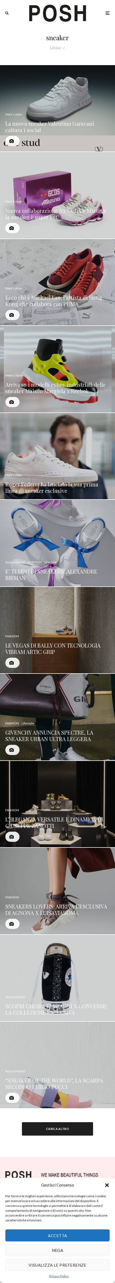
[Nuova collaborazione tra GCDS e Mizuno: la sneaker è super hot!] (57, 195)
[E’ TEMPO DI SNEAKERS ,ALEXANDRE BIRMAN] (57, 543)
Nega (57, 1250)
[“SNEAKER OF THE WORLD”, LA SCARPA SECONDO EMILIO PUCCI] (57, 1065)
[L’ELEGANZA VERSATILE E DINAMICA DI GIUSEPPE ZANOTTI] (57, 804)
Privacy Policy (59, 1276)
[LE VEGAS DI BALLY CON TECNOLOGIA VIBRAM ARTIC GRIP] (57, 630)
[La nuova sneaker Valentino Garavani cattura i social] (57, 108)
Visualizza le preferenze (57, 1265)
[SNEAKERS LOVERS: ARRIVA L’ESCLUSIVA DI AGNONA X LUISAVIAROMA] (57, 891)
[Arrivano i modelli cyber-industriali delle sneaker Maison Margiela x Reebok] (57, 369)
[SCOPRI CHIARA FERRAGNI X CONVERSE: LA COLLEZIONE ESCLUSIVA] (57, 978)
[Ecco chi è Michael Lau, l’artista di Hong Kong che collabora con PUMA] (57, 282)
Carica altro (57, 1128)
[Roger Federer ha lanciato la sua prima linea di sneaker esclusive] (57, 456)
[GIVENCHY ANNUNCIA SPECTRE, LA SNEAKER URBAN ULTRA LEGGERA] (57, 717)
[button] (107, 1185)
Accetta (57, 1235)
